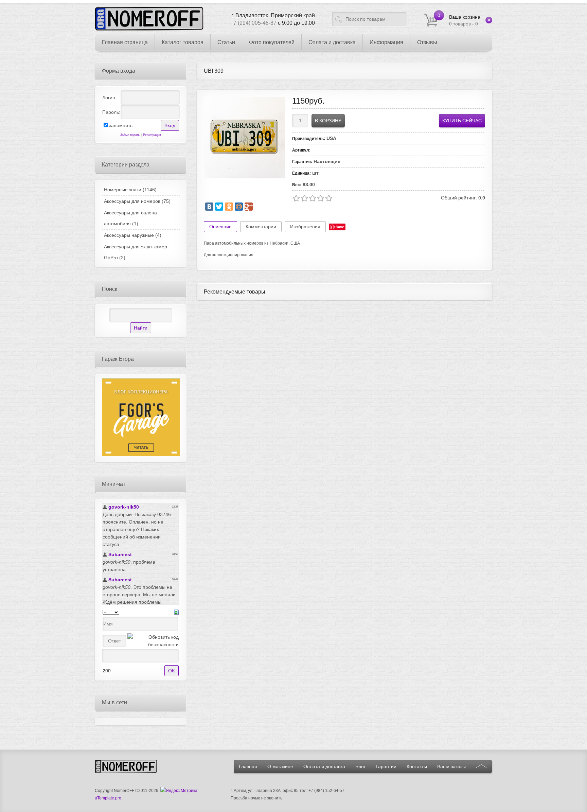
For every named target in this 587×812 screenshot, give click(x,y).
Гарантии (386, 766)
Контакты (417, 766)
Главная (248, 766)
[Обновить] (176, 611)
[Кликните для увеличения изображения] (244, 137)
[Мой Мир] (239, 206)
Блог (360, 766)
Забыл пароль (130, 135)
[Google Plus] (249, 206)
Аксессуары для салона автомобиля (130, 218)
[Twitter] (219, 206)
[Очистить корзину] (488, 20)
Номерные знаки (130, 189)
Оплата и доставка (324, 766)
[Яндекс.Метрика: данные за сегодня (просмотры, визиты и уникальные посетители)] (178, 790)
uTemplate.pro (108, 798)
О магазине (280, 766)
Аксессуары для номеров (137, 201)
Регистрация (152, 135)
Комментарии (261, 226)
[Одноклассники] (229, 206)
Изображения (305, 226)
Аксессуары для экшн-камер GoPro (135, 252)
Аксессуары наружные (132, 235)
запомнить (120, 125)
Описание (220, 226)
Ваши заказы (451, 766)
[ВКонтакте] (209, 206)
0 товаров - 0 (464, 20)
